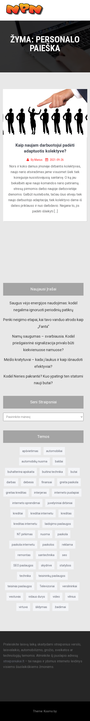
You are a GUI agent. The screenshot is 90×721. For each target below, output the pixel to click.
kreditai (18, 513)
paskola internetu (23, 544)
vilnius (72, 596)
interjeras (40, 492)
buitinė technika (52, 471)
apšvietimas (30, 451)
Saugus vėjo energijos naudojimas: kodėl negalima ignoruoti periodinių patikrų (43, 306)
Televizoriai (47, 586)
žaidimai (60, 607)
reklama (67, 544)
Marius (38, 160)
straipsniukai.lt (13, 661)
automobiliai (54, 451)
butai (74, 471)
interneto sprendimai (26, 503)
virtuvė (23, 607)
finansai (46, 482)
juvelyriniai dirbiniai (60, 503)
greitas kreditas (16, 492)
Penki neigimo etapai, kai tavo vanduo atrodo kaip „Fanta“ (43, 322)
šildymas (41, 607)
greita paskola (69, 482)
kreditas (66, 513)
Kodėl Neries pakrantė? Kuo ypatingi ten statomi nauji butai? (43, 379)
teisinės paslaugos (20, 586)
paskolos (48, 544)
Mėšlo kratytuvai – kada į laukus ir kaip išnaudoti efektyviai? (43, 362)
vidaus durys (36, 596)
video (56, 596)
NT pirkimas (25, 534)
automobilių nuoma (34, 461)
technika (25, 575)
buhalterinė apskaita (21, 471)
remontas (24, 555)
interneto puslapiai (66, 492)
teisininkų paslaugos (52, 575)
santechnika (46, 555)
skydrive (46, 565)
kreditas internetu (25, 523)
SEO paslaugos (23, 565)
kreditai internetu (42, 513)
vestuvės (15, 596)
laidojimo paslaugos (58, 523)
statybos (65, 565)
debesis (28, 482)
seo (64, 555)
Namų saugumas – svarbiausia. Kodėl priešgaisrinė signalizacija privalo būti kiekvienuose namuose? (43, 343)
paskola (63, 534)
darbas (11, 482)
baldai (59, 461)
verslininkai (69, 586)
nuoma (45, 534)
